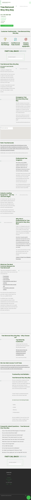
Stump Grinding (3, 19)
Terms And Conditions (9, 479)
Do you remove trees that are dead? (9, 432)
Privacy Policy (9, 477)
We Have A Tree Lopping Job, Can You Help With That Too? (14, 452)
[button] (15, 431)
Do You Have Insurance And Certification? (10, 448)
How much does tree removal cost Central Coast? (12, 435)
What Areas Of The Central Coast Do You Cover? (12, 437)
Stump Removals (3, 18)
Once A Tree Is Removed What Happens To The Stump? (13, 430)
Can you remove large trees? (8, 443)
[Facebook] (25, 495)
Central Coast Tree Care (6, 2)
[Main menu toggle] (30, 3)
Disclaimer (9, 480)
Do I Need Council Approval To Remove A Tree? (12, 450)
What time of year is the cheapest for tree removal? (13, 441)
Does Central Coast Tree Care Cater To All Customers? (13, 439)
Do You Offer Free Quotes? (7, 445)
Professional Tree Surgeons (21, 159)
